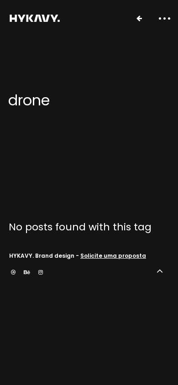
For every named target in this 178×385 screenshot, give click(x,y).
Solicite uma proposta (113, 256)
